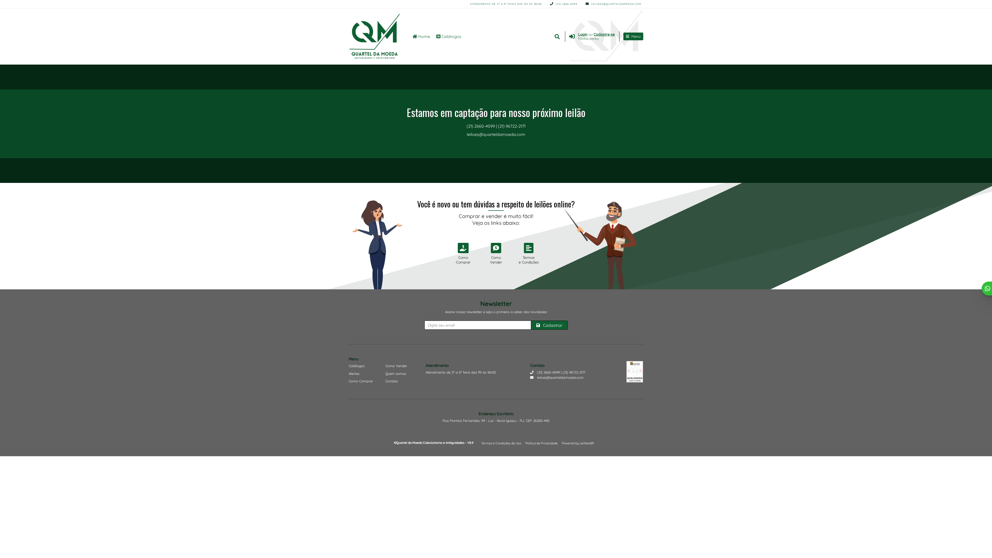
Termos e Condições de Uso (501, 443)
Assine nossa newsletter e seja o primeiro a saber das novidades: (496, 312)
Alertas (354, 373)
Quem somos (395, 373)
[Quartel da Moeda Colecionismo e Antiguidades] (374, 36)
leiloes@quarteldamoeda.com (615, 4)
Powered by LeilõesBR (578, 443)
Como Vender (396, 366)
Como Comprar (361, 381)
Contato (391, 381)
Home (423, 36)
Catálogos (450, 36)
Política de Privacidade (541, 443)
